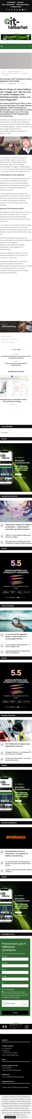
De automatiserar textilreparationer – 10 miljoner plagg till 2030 (17, 645)
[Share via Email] (19, 349)
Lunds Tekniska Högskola (7, 169)
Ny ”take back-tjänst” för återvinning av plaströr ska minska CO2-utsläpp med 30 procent (17, 863)
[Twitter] (9, 10)
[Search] (30, 46)
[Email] (22, 10)
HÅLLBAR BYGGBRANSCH (15, 71)
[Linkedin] (17, 10)
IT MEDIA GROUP (16, 7)
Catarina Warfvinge (6, 336)
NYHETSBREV (11, 2)
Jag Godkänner (10, 1117)
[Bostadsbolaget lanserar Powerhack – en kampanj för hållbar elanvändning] (16, 838)
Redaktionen (12, 83)
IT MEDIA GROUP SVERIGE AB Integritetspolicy (15, 1087)
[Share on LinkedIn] (17, 349)
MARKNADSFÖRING (22, 4)
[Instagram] (11, 10)
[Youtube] (19, 10)
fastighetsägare (23, 120)
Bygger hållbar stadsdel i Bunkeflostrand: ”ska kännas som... (16, 400)
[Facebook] (6, 10)
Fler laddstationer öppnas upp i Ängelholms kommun (17, 745)
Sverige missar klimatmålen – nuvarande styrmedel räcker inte (17, 759)
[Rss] (25, 10)
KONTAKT (20, 2)
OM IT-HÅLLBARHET (8, 4)
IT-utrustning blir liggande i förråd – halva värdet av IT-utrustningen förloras (16, 636)
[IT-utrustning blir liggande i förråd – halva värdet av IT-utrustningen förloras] (16, 621)
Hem (3, 71)
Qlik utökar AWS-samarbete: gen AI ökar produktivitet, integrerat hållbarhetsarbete (18, 542)
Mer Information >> (23, 1117)
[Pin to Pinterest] (15, 349)
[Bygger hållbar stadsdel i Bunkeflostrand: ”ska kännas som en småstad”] (16, 386)
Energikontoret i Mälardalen (8, 258)
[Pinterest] (14, 10)
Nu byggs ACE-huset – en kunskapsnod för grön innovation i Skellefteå (18, 753)
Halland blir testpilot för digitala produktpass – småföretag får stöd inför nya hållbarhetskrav (18, 526)
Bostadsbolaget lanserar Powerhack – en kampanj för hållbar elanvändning (16, 853)
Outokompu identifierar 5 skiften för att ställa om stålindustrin (17, 652)
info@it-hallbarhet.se (12, 1055)
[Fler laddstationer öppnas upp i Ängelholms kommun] (16, 730)
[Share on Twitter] (13, 349)
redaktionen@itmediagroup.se (15, 1077)
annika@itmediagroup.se (13, 1070)
